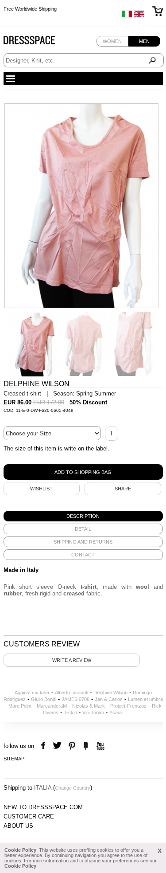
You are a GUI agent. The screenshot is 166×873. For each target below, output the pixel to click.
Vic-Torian (93, 712)
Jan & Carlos (109, 699)
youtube (99, 746)
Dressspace (38, 42)
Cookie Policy (20, 850)
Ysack (116, 712)
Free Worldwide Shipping (30, 9)
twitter (58, 746)
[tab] (83, 516)
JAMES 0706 (75, 699)
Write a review (71, 660)
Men (144, 41)
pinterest (72, 746)
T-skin (70, 712)
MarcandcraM (52, 706)
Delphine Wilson (110, 692)
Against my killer (32, 692)
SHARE (123, 488)
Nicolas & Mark (88, 706)
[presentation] (83, 516)
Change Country (72, 788)
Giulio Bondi (43, 699)
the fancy (86, 746)
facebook (44, 746)
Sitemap (14, 758)
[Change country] (127, 16)
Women (112, 41)
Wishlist (41, 488)
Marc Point (19, 706)
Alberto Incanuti (71, 692)
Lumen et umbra (145, 699)
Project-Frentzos (128, 706)
